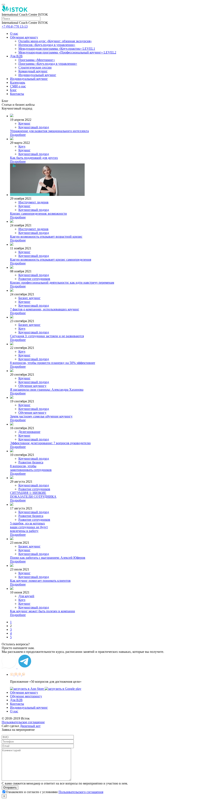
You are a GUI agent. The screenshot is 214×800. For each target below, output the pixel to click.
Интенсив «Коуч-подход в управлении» (46, 45)
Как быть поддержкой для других (34, 157)
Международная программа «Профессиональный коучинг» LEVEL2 (67, 52)
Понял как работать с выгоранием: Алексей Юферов (47, 557)
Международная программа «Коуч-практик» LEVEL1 (56, 48)
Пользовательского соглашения (81, 792)
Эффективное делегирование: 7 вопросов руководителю (50, 443)
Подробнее (18, 135)
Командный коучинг (33, 71)
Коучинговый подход (33, 127)
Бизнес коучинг (29, 298)
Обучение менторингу (26, 696)
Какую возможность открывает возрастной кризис (46, 236)
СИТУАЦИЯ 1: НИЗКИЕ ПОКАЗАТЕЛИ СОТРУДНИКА (33, 494)
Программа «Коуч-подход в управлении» (47, 63)
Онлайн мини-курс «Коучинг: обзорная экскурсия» (55, 41)
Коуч (21, 146)
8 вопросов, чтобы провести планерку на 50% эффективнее (52, 363)
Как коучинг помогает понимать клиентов (40, 580)
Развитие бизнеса (30, 462)
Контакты (17, 94)
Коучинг (24, 123)
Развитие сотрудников (34, 279)
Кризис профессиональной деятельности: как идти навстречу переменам (62, 282)
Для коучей (26, 596)
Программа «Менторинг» (36, 60)
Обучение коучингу (24, 37)
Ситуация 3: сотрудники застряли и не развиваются (47, 336)
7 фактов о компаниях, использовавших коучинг (44, 309)
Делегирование (29, 432)
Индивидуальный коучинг (37, 75)
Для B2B (16, 56)
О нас (14, 33)
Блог (13, 90)
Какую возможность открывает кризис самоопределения (50, 259)
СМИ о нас (18, 86)
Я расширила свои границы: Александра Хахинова (46, 389)
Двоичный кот (30, 726)
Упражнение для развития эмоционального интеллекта (49, 131)
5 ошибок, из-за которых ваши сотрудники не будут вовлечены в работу (29, 527)
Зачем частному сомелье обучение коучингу (41, 416)
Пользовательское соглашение (23, 722)
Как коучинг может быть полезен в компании (42, 611)
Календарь (17, 82)
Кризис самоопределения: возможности (38, 213)
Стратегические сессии (35, 67)
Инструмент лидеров (33, 202)
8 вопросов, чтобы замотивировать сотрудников (31, 468)
